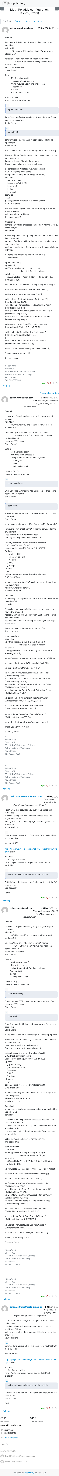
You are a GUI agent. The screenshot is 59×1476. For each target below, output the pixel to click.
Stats (28, 21)
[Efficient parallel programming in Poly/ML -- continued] (57, 8)
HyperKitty (29, 1472)
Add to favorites (10, 1437)
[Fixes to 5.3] (2, 8)
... (7, 105)
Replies (18, 21)
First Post (6, 21)
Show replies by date (49, 393)
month (37, 21)
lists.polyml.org (16, 3)
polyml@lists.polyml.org (11, 1425)
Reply (8, 386)
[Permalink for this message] (57, 383)
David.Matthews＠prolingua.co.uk (26, 796)
